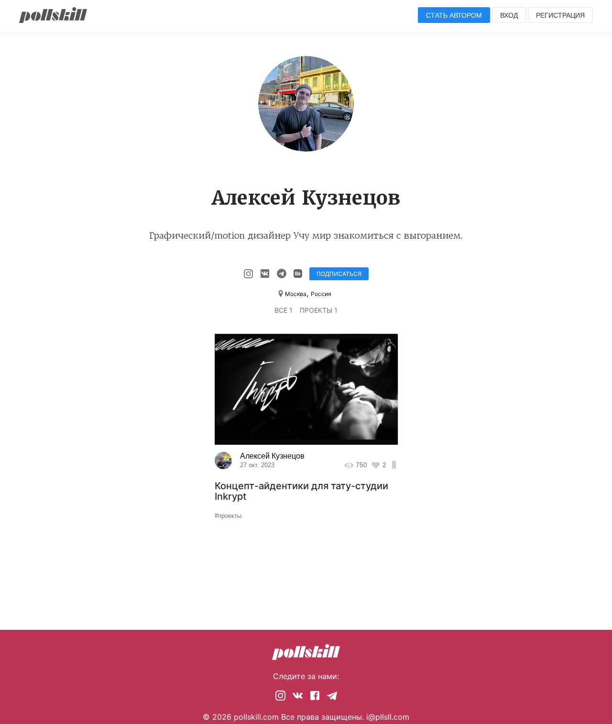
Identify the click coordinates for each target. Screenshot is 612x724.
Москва (295, 293)
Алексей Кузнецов (272, 456)
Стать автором (454, 15)
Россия (321, 293)
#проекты (228, 515)
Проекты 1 (319, 310)
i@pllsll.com (387, 717)
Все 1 (283, 310)
